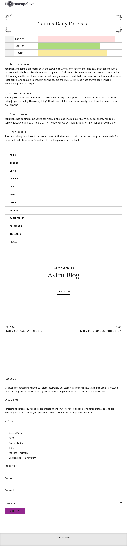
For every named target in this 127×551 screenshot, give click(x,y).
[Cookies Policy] (6, 442)
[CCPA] (6, 437)
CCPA (11, 438)
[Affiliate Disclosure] (6, 452)
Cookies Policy (16, 443)
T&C (11, 447)
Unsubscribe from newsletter (23, 457)
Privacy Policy (15, 433)
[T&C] (6, 447)
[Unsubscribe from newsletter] (6, 457)
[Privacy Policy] (6, 432)
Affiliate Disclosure (18, 452)
